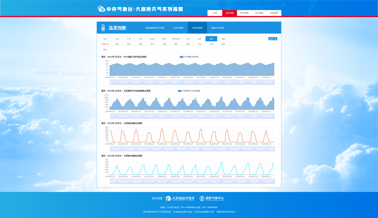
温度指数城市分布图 (155, 27)
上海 (117, 38)
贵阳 (188, 44)
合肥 (164, 44)
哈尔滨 (152, 38)
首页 (215, 13)
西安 (140, 44)
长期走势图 (197, 27)
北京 (105, 38)
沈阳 (223, 44)
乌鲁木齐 (105, 44)
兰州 (211, 44)
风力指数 (259, 13)
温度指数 (230, 13)
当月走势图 (178, 27)
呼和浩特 (176, 38)
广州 (129, 38)
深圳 (117, 44)
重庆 (211, 38)
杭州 (199, 38)
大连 (188, 38)
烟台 (105, 49)
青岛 (152, 44)
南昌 (176, 44)
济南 (129, 44)
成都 (223, 38)
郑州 (164, 38)
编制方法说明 (217, 27)
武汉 (140, 38)
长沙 (199, 44)
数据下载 (272, 39)
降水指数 (244, 13)
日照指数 (274, 13)
